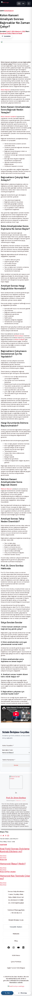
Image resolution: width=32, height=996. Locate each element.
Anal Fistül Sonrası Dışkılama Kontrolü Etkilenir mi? (14, 850)
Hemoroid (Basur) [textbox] (8, 753)
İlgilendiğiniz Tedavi (7, 750)
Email (20, 33)
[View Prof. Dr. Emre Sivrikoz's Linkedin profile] (16, 792)
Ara (8, 993)
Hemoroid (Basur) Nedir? (13, 863)
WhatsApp (24, 993)
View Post (3, 856)
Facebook (3, 33)
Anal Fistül (3, 845)
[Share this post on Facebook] (1, 836)
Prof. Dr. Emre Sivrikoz (16, 797)
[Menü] (29, 3)
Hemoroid (3, 860)
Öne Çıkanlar (11, 872)
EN (23, 3)
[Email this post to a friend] (8, 836)
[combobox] (16, 752)
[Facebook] (8, 947)
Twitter (9, 33)
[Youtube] (18, 947)
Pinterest (15, 33)
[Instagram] (13, 947)
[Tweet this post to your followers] (3, 836)
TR (19, 3)
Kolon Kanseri (9, 11)
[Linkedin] (23, 947)
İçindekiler (7, 36)
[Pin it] (6, 836)
